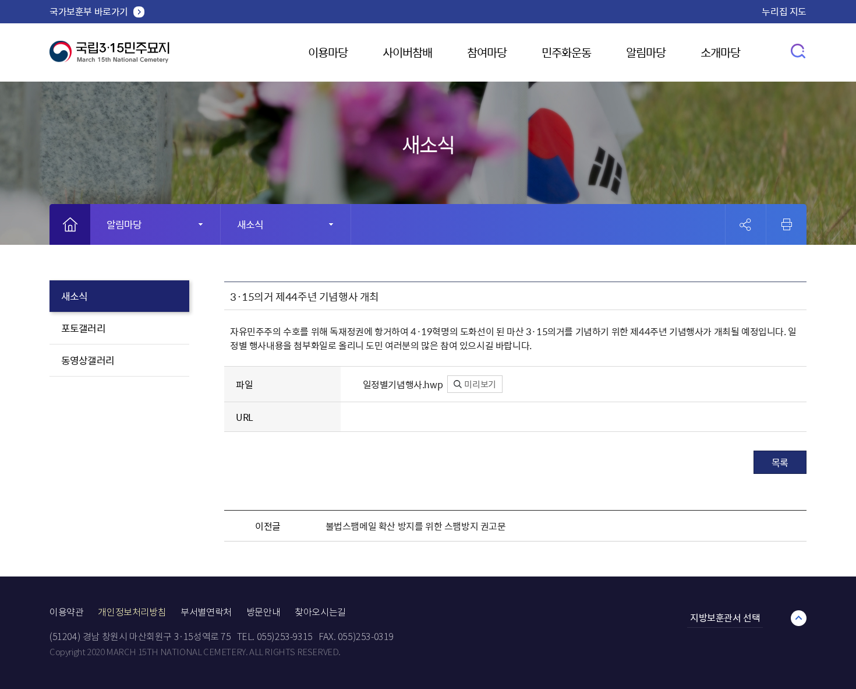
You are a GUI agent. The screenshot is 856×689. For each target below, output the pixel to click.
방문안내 (263, 612)
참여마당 (487, 52)
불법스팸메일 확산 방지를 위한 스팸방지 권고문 (416, 526)
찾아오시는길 (320, 612)
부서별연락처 (206, 612)
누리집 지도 (784, 11)
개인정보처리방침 (132, 612)
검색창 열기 (799, 50)
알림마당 (646, 52)
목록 (780, 462)
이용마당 (328, 52)
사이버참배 (407, 52)
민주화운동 (566, 52)
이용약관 (66, 612)
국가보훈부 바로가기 (88, 11)
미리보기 (479, 384)
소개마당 (720, 52)
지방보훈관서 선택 (725, 617)
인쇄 (786, 224)
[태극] (109, 56)
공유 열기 (746, 225)
